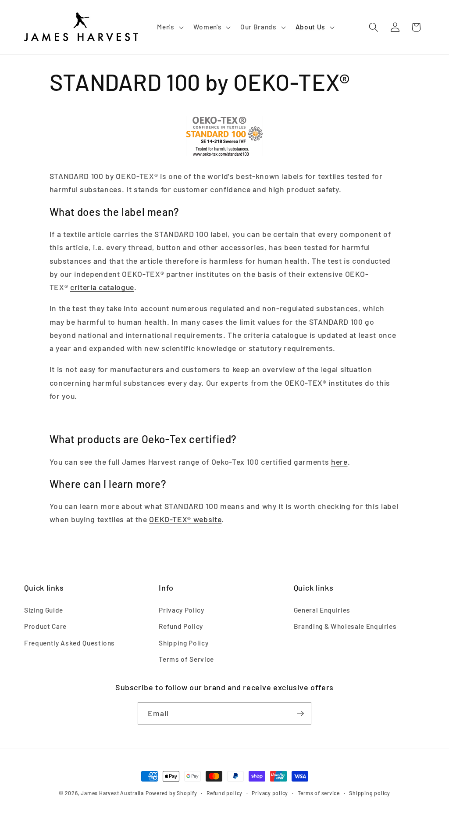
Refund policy (224, 793)
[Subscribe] (300, 713)
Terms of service (319, 793)
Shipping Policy (183, 643)
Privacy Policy (181, 610)
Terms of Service (186, 659)
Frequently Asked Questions (69, 643)
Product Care (45, 626)
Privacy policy (270, 793)
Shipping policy (369, 793)
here (339, 461)
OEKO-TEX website (185, 519)
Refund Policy (181, 626)
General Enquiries (322, 610)
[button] (169, 27)
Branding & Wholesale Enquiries (345, 626)
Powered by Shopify (171, 793)
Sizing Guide (43, 610)
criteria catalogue (102, 287)
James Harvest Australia (112, 793)
